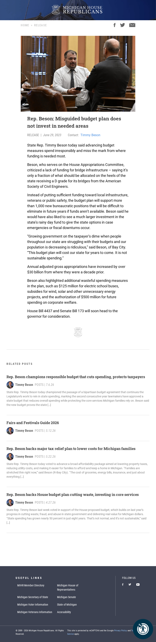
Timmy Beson (90, 135)
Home (25, 25)
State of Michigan (67, 604)
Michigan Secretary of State (32, 597)
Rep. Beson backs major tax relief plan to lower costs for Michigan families (70, 448)
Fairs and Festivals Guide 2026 (32, 422)
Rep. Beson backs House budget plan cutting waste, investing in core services (72, 494)
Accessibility (64, 612)
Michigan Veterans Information (34, 612)
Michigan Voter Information (32, 604)
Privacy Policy (120, 630)
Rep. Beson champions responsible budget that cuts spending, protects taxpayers (75, 376)
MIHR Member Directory (30, 585)
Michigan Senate (66, 597)
